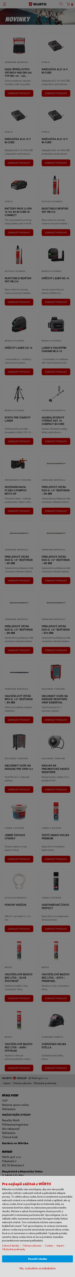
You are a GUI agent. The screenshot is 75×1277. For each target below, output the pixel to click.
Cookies (49, 1245)
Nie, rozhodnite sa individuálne (37, 1268)
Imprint (60, 1245)
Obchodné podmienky (13, 1249)
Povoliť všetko (37, 1259)
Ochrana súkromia (31, 1245)
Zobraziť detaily (10, 1245)
